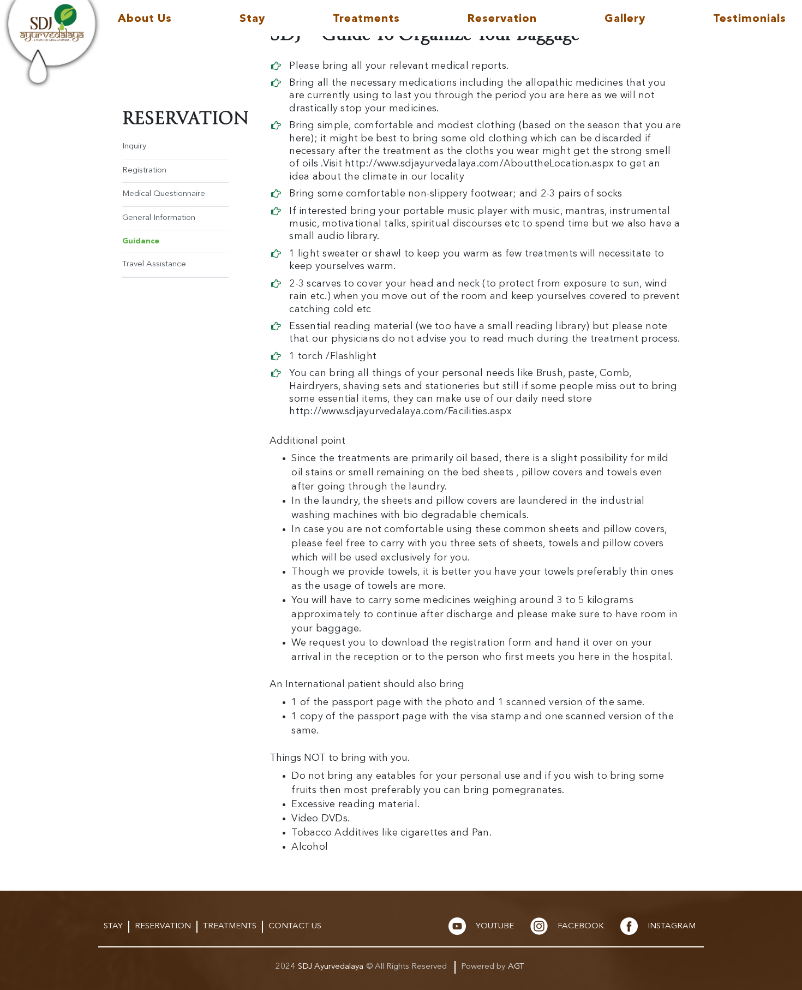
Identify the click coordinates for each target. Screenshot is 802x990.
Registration (144, 170)
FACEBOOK (581, 926)
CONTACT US (294, 926)
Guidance (140, 241)
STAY (113, 926)
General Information (158, 218)
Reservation (502, 19)
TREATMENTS (229, 926)
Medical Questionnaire (163, 194)
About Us (145, 19)
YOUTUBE (495, 926)
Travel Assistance (154, 264)
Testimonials (749, 19)
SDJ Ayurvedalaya (330, 967)
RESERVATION (163, 926)
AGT (516, 967)
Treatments (366, 19)
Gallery (625, 19)
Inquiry (134, 146)
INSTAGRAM (672, 926)
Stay (252, 19)
